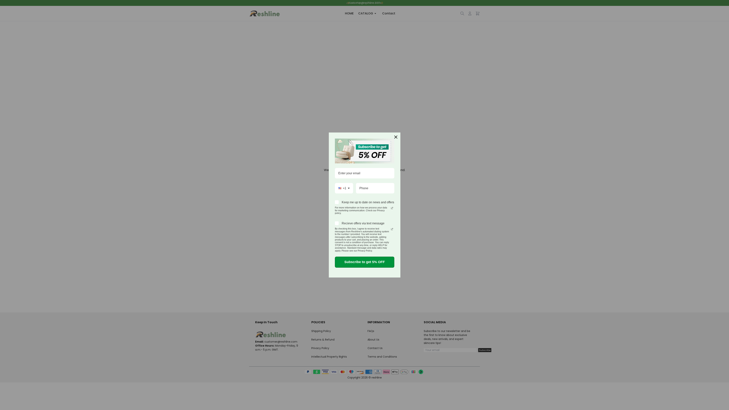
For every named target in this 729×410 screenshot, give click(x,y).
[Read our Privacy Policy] (392, 208)
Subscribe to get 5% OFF (364, 262)
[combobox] (344, 188)
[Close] (395, 137)
